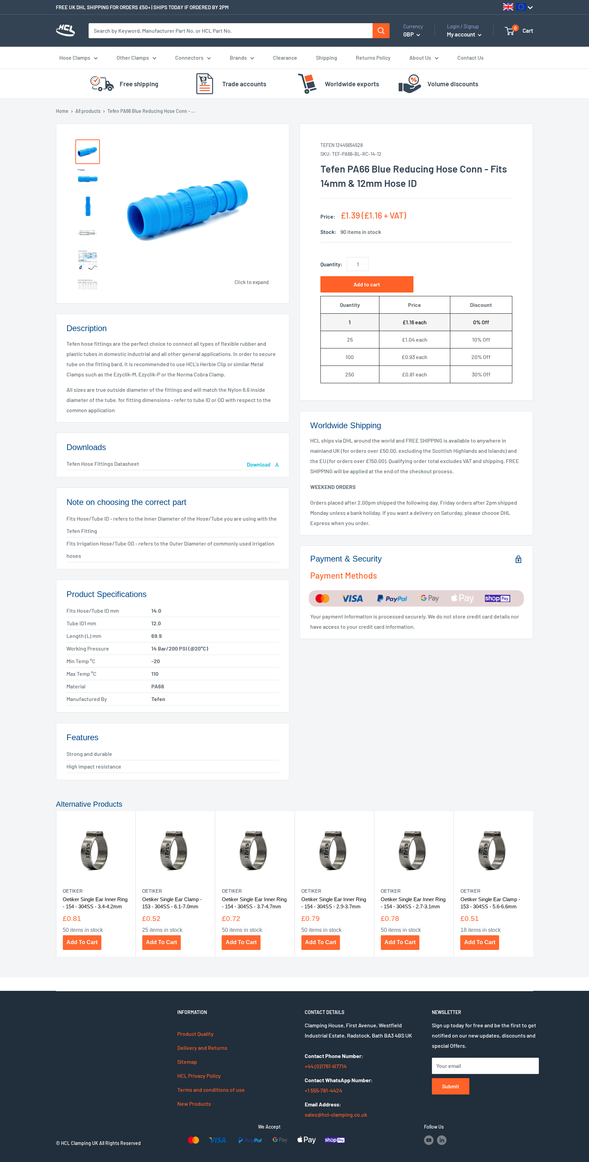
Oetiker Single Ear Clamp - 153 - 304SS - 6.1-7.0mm (172, 902)
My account (461, 34)
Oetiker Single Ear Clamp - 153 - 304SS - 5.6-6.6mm (490, 902)
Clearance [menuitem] (285, 57)
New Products (194, 1103)
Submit (450, 1086)
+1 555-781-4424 (323, 1090)
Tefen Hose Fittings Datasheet (102, 463)
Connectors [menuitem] (189, 57)
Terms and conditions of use (211, 1089)
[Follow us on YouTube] (429, 1140)
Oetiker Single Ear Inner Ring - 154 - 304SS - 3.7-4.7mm (254, 902)
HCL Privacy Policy (199, 1075)
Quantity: (331, 264)
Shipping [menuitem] (326, 57)
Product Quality (195, 1033)
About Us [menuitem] (420, 57)
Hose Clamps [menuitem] (74, 57)
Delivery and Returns (202, 1047)
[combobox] (231, 30)
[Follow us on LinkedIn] (442, 1140)
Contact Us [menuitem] (470, 57)
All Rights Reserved (120, 1143)
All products (88, 111)
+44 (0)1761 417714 (326, 1066)
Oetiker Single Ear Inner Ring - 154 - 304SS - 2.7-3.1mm (413, 902)
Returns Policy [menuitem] (373, 57)
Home (62, 111)
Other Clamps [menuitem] (133, 57)
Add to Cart (81, 942)
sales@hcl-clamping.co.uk (336, 1114)
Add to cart (366, 284)
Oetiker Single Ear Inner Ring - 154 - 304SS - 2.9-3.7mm (333, 902)
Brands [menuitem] (238, 57)
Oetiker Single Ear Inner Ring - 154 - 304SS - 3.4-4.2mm (95, 902)
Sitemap (187, 1061)
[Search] (381, 30)
